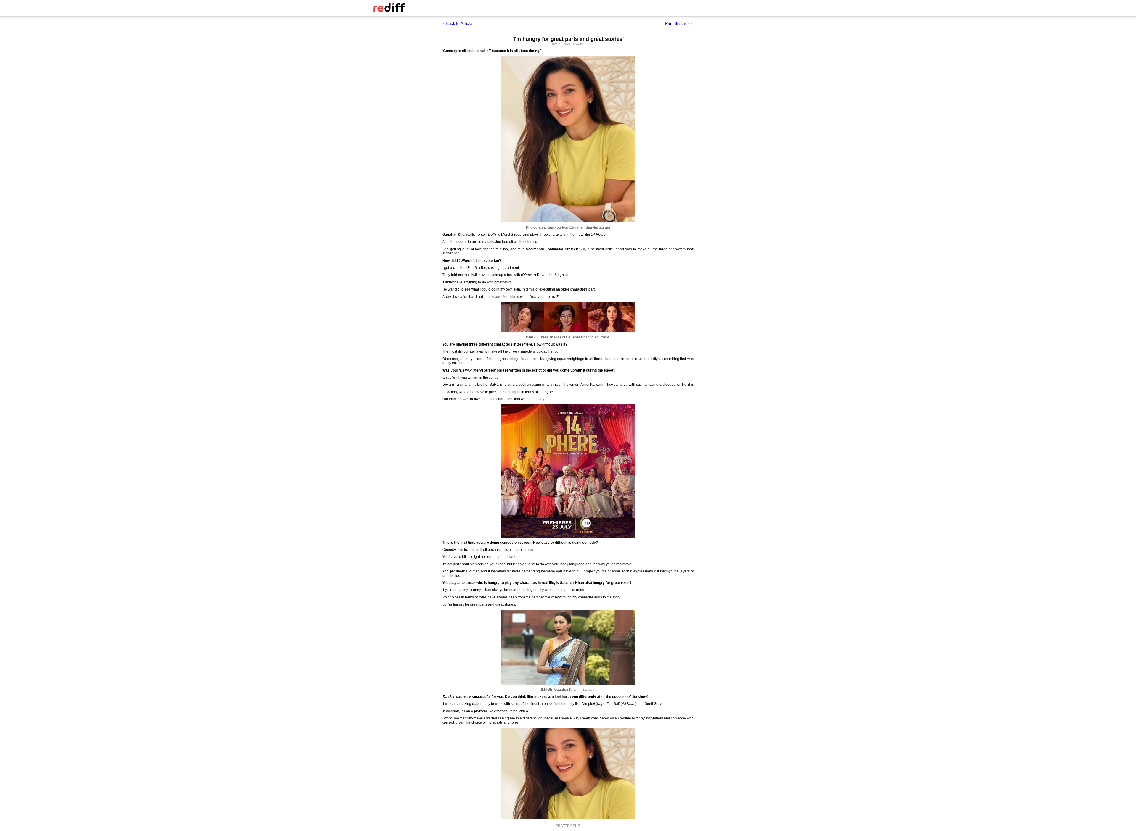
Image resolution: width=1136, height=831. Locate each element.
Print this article (679, 23)
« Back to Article (457, 23)
